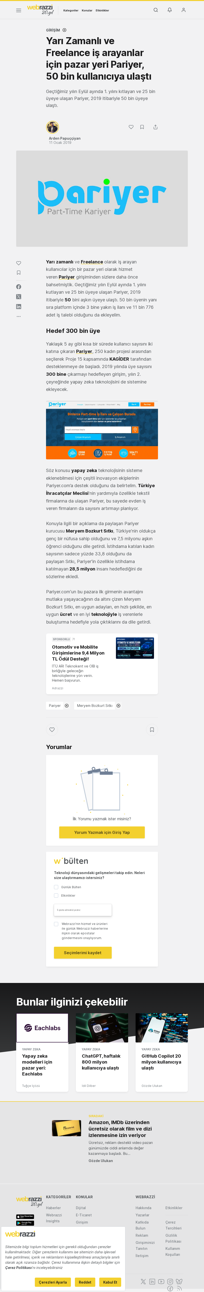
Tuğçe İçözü (31, 1086)
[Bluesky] (179, 1281)
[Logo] (40, 9)
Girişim (53, 30)
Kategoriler (70, 10)
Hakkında (143, 1208)
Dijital (81, 1208)
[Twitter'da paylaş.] (18, 296)
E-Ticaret (84, 1215)
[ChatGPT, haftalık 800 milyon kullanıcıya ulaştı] (102, 1027)
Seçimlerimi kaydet (83, 952)
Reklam (142, 1235)
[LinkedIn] (152, 1281)
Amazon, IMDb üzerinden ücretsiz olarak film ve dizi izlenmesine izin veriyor (120, 1128)
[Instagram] (170, 1281)
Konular (87, 10)
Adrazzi (57, 688)
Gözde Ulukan (152, 1086)
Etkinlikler (102, 10)
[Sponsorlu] (135, 648)
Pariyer (55, 705)
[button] (102, 430)
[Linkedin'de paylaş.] (18, 306)
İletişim (142, 1256)
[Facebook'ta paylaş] (18, 286)
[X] (143, 1281)
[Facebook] (170, 1288)
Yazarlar (142, 1215)
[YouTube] (161, 1281)
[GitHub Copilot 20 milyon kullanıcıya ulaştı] (162, 1027)
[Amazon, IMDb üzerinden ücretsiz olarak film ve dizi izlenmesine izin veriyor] (66, 1128)
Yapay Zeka (31, 1049)
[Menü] (18, 11)
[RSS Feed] (178, 1288)
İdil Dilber (89, 1086)
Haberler (53, 1208)
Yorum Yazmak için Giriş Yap (102, 832)
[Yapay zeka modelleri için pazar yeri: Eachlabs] (42, 1027)
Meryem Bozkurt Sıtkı (94, 705)
